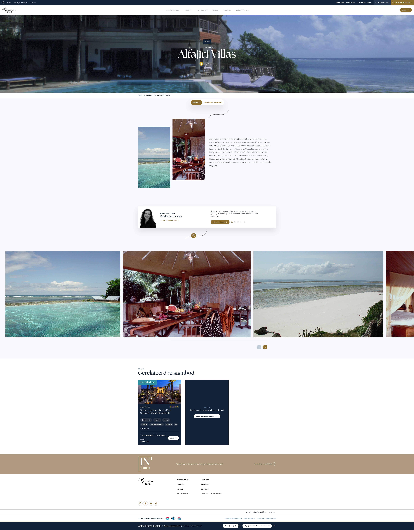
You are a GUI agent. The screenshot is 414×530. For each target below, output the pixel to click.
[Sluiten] (274, 526)
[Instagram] (140, 503)
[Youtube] (151, 503)
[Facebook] (145, 503)
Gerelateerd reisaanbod (213, 102)
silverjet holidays (20, 2)
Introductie (196, 102)
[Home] (3, 2)
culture (32, 2)
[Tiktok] (156, 503)
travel (9, 2)
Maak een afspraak (172, 526)
